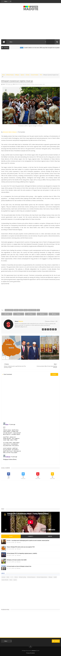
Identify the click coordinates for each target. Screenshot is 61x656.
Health (55, 577)
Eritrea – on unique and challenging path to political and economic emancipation (28, 540)
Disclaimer (32, 653)
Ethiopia (17, 74)
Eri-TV (12, 577)
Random (50, 536)
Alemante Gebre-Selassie (9, 132)
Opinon (22, 74)
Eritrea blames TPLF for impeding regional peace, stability (22, 553)
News (11, 47)
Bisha (8, 577)
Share (19, 314)
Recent (11, 536)
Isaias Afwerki (5, 579)
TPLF (41, 74)
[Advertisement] (30, 26)
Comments (30, 536)
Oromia (27, 74)
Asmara (3, 577)
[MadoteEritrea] (43, 329)
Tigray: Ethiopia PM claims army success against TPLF (21, 547)
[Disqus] (30, 399)
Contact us (56, 641)
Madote (34, 650)
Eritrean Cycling (22, 577)
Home (3, 74)
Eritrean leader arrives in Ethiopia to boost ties (19, 566)
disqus (54, 374)
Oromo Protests (34, 74)
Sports (15, 579)
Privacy (27, 653)
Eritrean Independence (42, 577)
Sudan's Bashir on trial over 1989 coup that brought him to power (31, 47)
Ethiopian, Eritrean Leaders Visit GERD (17, 560)
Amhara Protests (10, 74)
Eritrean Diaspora (31, 577)
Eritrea (16, 577)
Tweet (7, 314)
